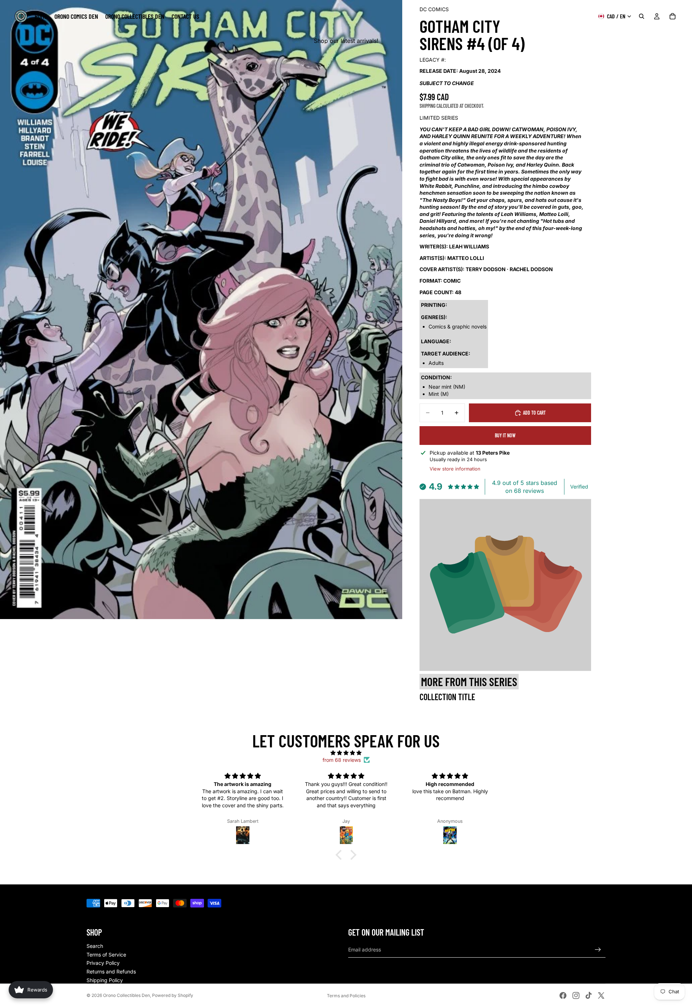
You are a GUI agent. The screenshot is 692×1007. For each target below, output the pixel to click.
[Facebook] (563, 995)
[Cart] (672, 16)
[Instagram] (576, 995)
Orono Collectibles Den (126, 995)
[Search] (641, 16)
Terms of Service (106, 954)
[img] (346, 752)
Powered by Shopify (172, 995)
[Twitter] (601, 995)
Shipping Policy (104, 980)
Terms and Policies (346, 995)
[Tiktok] (588, 995)
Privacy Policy (103, 963)
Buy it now (505, 435)
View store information (455, 469)
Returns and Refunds (111, 971)
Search (94, 946)
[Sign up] (598, 949)
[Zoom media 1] (201, 309)
